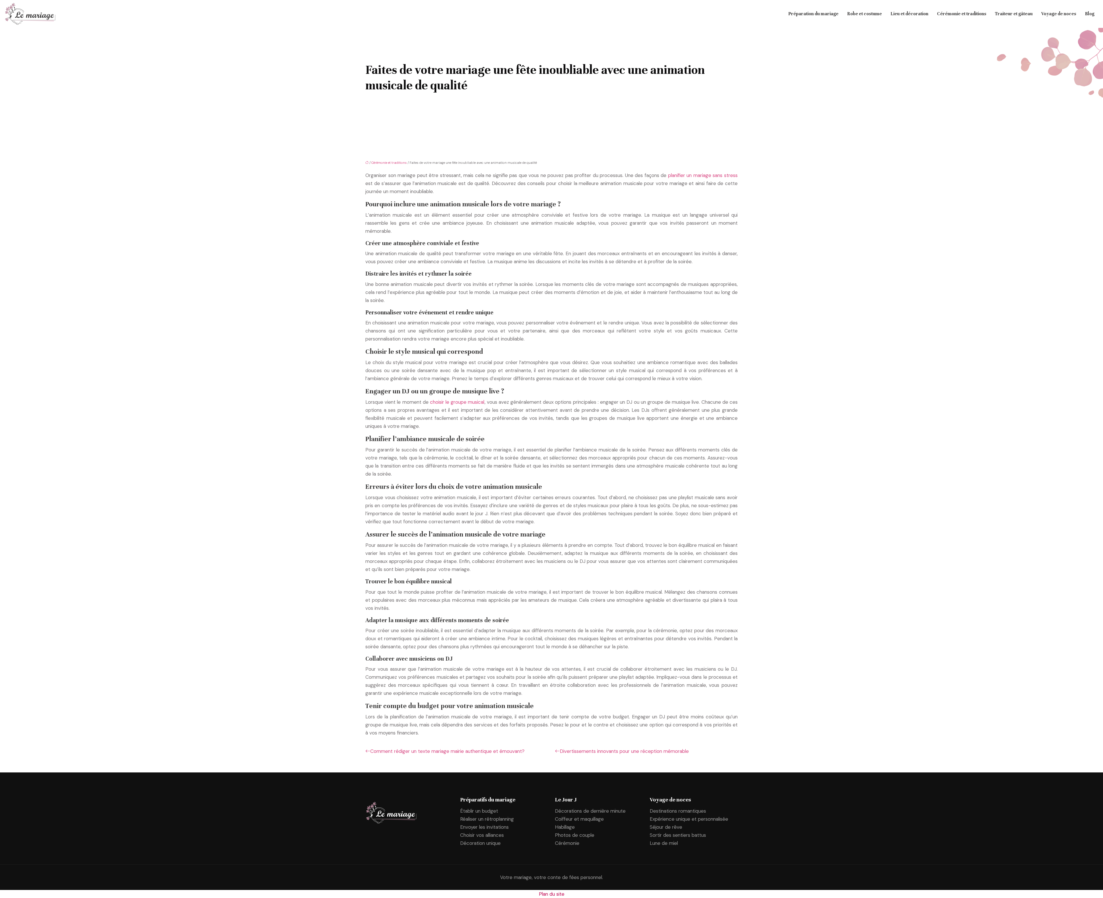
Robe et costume (864, 14)
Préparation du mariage (813, 14)
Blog (1089, 14)
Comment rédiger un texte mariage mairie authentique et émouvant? (447, 751)
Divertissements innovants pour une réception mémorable (624, 751)
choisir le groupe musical (457, 402)
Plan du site (551, 894)
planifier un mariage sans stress (703, 175)
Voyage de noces (1058, 14)
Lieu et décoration (909, 14)
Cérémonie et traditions (961, 14)
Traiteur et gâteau (1014, 14)
